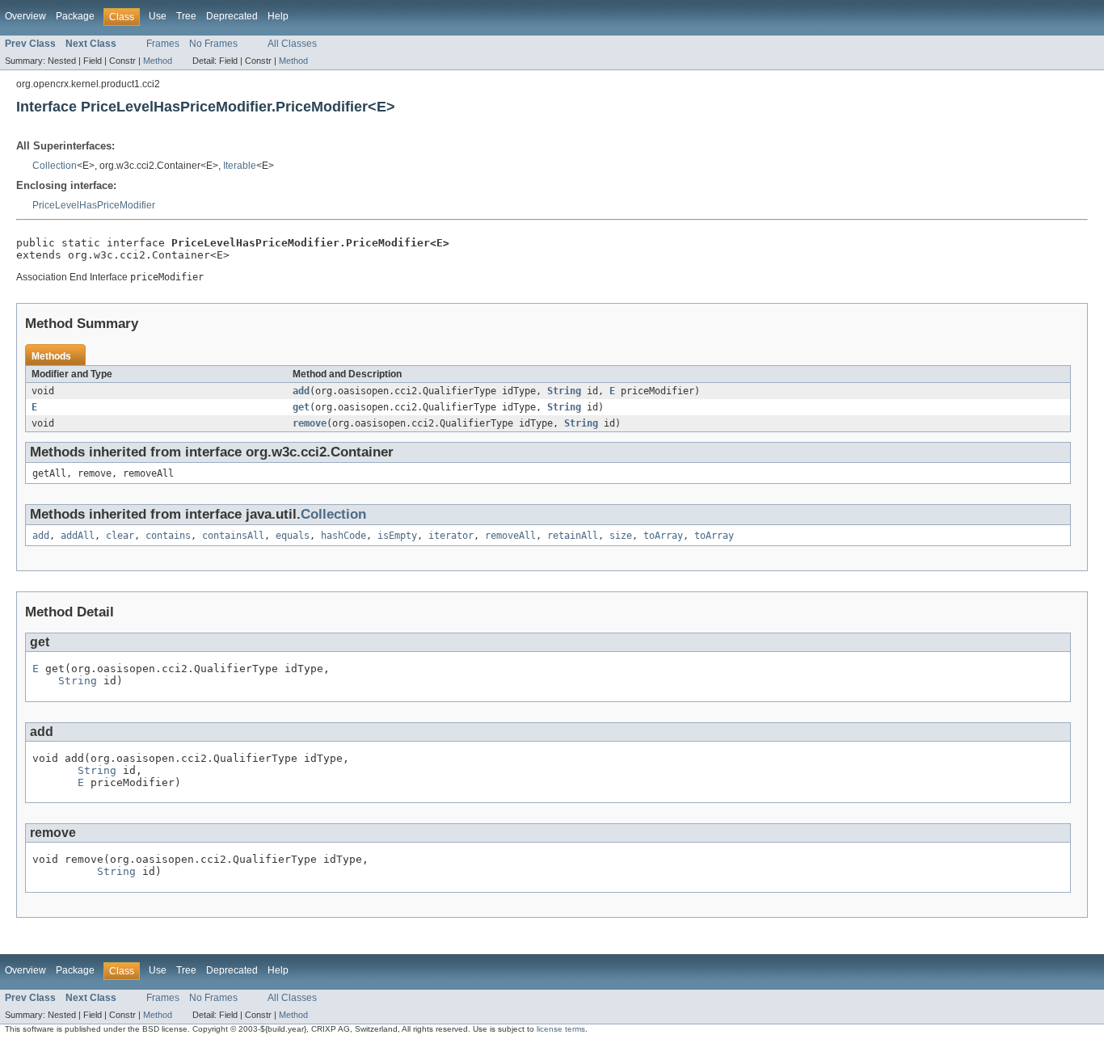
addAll (78, 535)
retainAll (572, 535)
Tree (186, 16)
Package (75, 16)
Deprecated (232, 16)
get (301, 407)
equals (293, 535)
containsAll (233, 535)
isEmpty (397, 535)
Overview (25, 16)
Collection (54, 165)
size (620, 535)
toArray (663, 535)
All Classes (292, 43)
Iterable (239, 165)
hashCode (343, 535)
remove (310, 423)
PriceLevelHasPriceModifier (93, 205)
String (564, 391)
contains (168, 535)
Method (157, 60)
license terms (561, 1028)
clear (120, 535)
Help (278, 16)
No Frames (213, 43)
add (301, 391)
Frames (162, 43)
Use (157, 16)
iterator (451, 535)
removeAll (510, 535)
